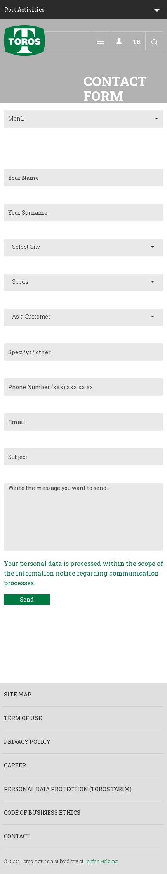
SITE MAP (17, 694)
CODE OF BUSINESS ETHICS (42, 812)
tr (137, 41)
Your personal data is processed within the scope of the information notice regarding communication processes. (83, 573)
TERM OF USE (23, 718)
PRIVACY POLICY (27, 741)
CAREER (15, 765)
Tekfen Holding (101, 861)
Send (27, 599)
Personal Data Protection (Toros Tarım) (68, 789)
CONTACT (17, 836)
